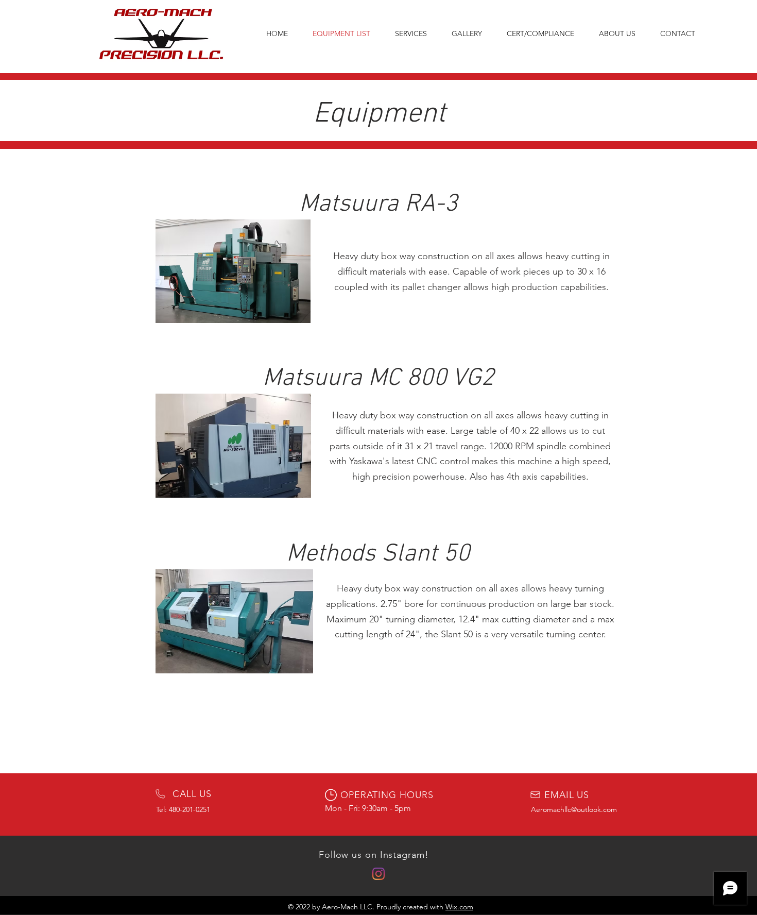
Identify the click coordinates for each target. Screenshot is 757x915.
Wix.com (459, 906)
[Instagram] (378, 874)
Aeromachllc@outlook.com (574, 809)
